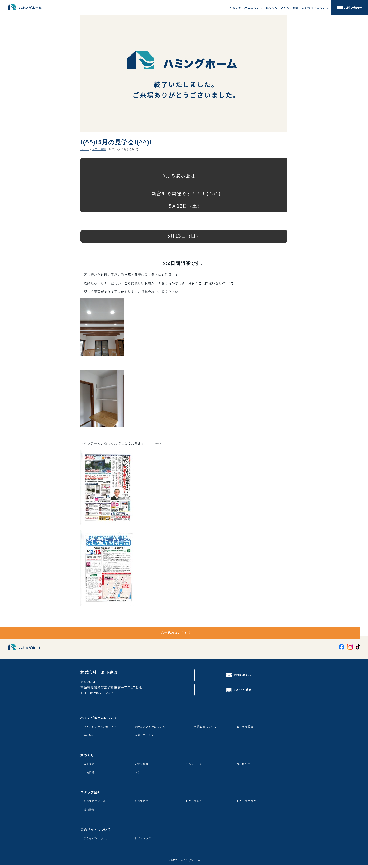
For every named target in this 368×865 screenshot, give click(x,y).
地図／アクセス (144, 735)
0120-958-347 (101, 693)
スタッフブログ (246, 801)
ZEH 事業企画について (201, 726)
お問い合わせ (353, 7)
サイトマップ (143, 838)
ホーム (84, 149)
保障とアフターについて (150, 726)
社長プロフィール (95, 801)
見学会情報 (99, 149)
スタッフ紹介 (194, 801)
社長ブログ (142, 801)
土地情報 (89, 772)
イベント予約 (194, 764)
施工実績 (89, 764)
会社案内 (89, 735)
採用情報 (89, 809)
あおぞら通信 (243, 689)
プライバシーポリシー (98, 838)
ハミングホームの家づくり (100, 726)
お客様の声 (244, 764)
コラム (139, 772)
